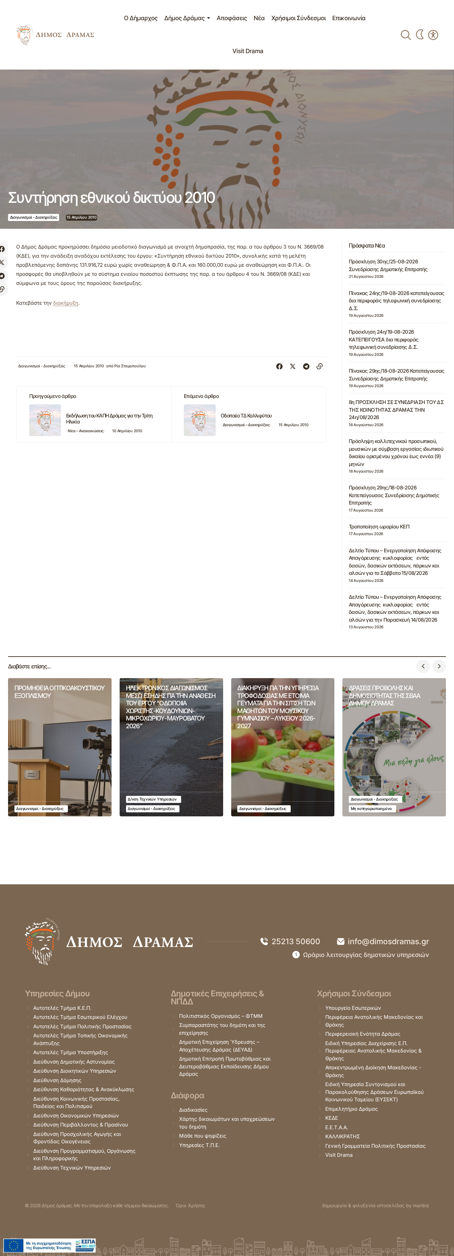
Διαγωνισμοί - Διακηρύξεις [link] (33, 217)
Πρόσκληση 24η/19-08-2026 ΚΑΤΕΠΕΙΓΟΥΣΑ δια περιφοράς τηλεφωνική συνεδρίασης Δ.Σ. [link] (383, 339)
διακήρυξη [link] (65, 303)
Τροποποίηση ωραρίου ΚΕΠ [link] (379, 526)
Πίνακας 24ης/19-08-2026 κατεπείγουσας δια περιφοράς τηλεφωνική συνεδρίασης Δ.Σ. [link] (397, 300)
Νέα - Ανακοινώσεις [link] (86, 431)
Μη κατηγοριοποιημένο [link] (371, 808)
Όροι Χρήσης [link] (190, 1205)
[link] (55, 35)
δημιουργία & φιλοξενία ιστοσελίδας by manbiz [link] (375, 1205)
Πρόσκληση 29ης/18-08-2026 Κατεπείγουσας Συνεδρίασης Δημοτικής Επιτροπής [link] (394, 495)
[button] (423, 666)
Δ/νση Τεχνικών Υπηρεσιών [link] (152, 799)
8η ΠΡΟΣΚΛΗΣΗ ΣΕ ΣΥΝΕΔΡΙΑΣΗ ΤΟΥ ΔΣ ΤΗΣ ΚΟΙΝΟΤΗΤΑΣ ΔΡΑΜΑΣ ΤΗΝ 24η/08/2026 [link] (396, 409)
